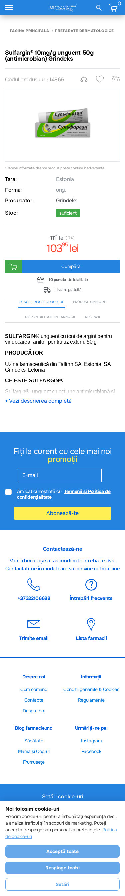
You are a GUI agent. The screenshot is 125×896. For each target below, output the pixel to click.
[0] (113, 7)
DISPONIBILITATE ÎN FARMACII (50, 317)
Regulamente (91, 700)
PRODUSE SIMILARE (89, 302)
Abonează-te (62, 513)
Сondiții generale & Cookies (91, 689)
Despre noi (34, 711)
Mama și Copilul (34, 751)
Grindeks (66, 200)
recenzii (92, 317)
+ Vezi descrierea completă (38, 401)
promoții (62, 459)
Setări (62, 884)
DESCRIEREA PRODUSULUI (41, 302)
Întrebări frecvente (91, 598)
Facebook (91, 751)
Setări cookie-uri (62, 796)
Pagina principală (29, 31)
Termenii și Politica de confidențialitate (64, 494)
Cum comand (33, 689)
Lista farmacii (91, 638)
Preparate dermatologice (84, 31)
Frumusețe (34, 762)
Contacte (33, 700)
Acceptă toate (62, 851)
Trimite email (34, 638)
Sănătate (33, 741)
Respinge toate (62, 868)
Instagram (91, 741)
